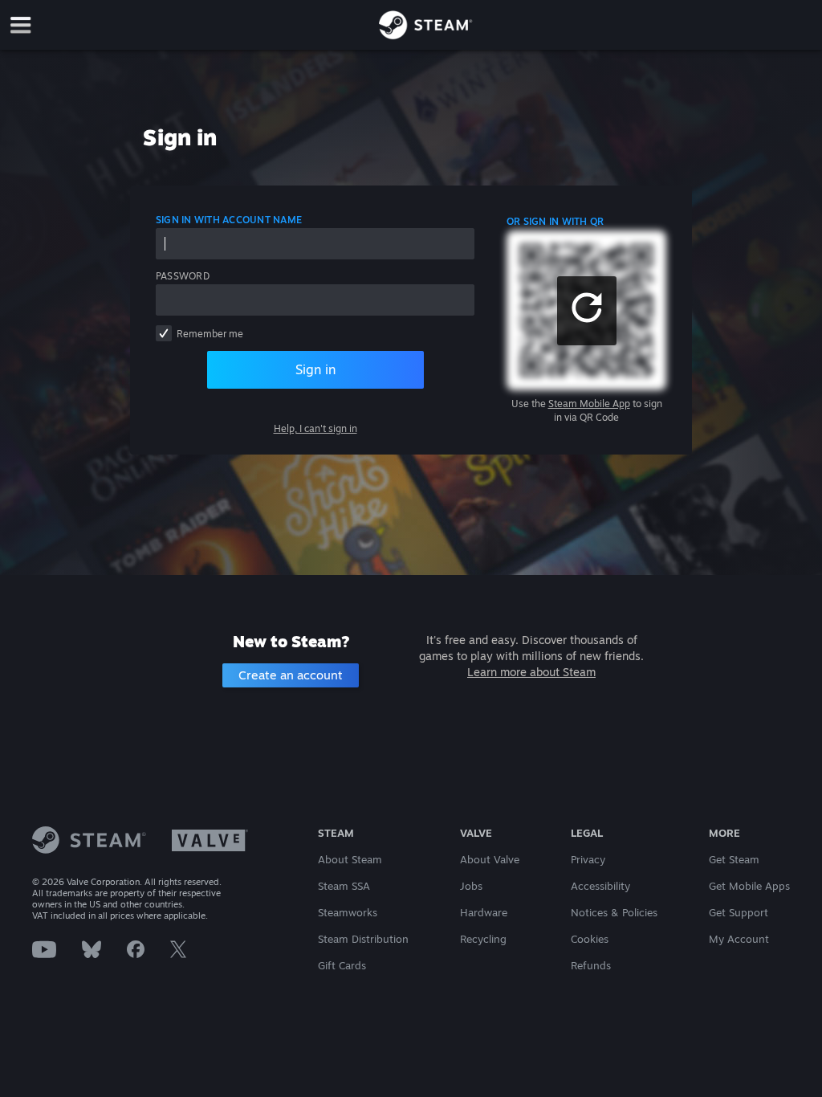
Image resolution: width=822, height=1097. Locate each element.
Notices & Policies (614, 912)
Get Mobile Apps (749, 885)
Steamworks (347, 912)
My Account (739, 938)
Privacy (588, 859)
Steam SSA (344, 885)
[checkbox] (164, 333)
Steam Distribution (363, 938)
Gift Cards (342, 965)
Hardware (483, 912)
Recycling (483, 938)
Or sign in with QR (555, 221)
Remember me (210, 334)
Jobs (471, 885)
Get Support (738, 912)
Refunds (591, 965)
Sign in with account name (229, 220)
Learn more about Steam (531, 672)
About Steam (350, 859)
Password (183, 276)
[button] (587, 311)
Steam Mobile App (589, 404)
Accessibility (600, 885)
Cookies (589, 938)
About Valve (489, 859)
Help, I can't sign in (315, 428)
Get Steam (734, 859)
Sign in (315, 369)
